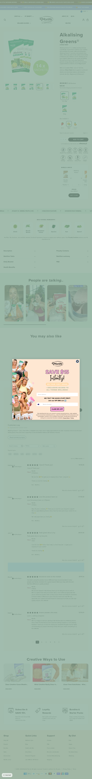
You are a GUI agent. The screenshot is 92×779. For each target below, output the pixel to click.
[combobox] (39, 404)
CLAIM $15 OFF (57, 409)
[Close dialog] (77, 361)
